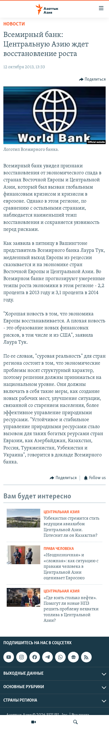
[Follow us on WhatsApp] (60, 657)
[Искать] (75, 722)
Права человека (59, 549)
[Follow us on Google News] (73, 657)
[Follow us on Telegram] (47, 657)
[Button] (92, 79)
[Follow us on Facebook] (34, 657)
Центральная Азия (62, 512)
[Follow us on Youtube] (8, 657)
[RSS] (86, 657)
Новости (14, 24)
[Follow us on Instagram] (21, 657)
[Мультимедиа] (33, 722)
